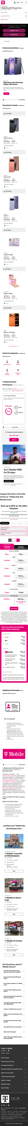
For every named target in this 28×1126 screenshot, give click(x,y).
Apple (23, 786)
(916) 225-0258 (10, 906)
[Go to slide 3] (19, 100)
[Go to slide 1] (5, 100)
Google (13, 788)
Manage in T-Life (14, 30)
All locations (7, 41)
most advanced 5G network (11, 780)
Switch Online (14, 34)
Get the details (14, 68)
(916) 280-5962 (10, 947)
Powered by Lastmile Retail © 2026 (14, 1123)
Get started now (9, 481)
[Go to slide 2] (12, 100)
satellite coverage (9, 781)
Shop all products (14, 346)
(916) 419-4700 (10, 862)
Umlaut (15, 389)
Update (14, 439)
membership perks (8, 775)
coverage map (19, 390)
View (14, 871)
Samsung (5, 788)
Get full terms (14, 73)
